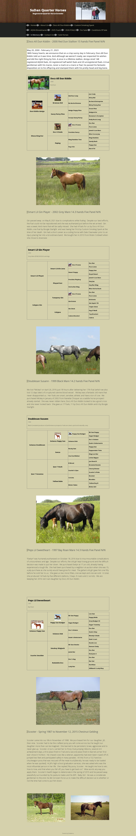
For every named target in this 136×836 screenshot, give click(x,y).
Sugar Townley (94, 625)
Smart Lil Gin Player (39, 249)
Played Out (57, 283)
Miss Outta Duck (95, 289)
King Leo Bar (93, 454)
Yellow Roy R (93, 483)
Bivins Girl (92, 487)
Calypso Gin (37, 305)
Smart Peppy (73, 272)
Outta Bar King (73, 287)
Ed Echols (92, 299)
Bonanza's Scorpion (96, 116)
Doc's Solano (93, 439)
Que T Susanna (37, 474)
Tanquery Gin (57, 298)
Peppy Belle (93, 617)
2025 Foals (56, 30)
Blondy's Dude (94, 636)
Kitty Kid (92, 98)
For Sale (83, 30)
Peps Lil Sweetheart (39, 600)
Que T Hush (57, 467)
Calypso (58, 312)
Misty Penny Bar (95, 105)
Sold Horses (63, 35)
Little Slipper (94, 458)
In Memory (35, 35)
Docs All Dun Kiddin (61, 25)
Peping (57, 143)
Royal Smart (93, 274)
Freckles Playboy (74, 279)
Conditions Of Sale (99, 30)
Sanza (57, 452)
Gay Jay (91, 281)
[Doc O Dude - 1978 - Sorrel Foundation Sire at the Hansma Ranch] (58, 127)
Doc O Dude (57, 132)
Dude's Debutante (96, 443)
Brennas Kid (58, 103)
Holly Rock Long (95, 119)
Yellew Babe (58, 481)
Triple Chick (93, 307)
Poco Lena (93, 127)
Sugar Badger (94, 436)
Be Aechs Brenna (74, 103)
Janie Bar (71, 652)
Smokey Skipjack (58, 648)
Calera (91, 318)
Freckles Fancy (73, 132)
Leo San (92, 614)
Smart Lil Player (37, 276)
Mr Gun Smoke (73, 645)
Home (33, 25)
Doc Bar (92, 123)
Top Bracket (93, 314)
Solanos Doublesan (37, 445)
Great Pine (93, 109)
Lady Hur (71, 666)
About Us (44, 25)
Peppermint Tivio (95, 450)
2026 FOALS (70, 30)
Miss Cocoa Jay (94, 134)
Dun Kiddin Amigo (37, 111)
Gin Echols (72, 301)
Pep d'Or (71, 147)
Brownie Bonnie (95, 465)
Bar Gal (91, 661)
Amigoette (93, 112)
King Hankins (94, 138)
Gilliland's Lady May (96, 668)
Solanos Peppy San (57, 441)
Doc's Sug (72, 659)
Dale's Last (93, 639)
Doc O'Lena (76, 125)
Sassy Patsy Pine (58, 114)
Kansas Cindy (94, 646)
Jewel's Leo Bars (95, 130)
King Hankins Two (75, 139)
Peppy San (93, 145)
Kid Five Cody (73, 96)
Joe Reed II (93, 461)
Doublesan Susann (38, 418)
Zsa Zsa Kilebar (74, 456)
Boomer (92, 476)
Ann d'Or (92, 148)
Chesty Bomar (94, 469)
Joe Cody (92, 94)
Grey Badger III (94, 621)
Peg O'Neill (93, 310)
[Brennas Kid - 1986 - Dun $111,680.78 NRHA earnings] (58, 97)
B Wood (71, 463)
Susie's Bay (93, 632)
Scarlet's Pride (94, 472)
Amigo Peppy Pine (74, 110)
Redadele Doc (57, 663)
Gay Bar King (93, 285)
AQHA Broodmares (39, 30)
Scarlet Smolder (37, 655)
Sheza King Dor (37, 136)
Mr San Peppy (94, 432)
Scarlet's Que (73, 470)
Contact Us (49, 35)
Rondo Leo (93, 643)
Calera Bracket (74, 316)
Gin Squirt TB (93, 303)
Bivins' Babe (72, 485)
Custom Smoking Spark (84, 25)
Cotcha (71, 478)
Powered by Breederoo (68, 833)
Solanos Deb (73, 441)
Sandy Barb (93, 141)
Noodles (92, 479)
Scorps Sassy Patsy (75, 118)
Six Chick (71, 309)
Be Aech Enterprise (96, 101)
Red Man (92, 665)
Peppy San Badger (79, 434)
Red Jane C (93, 654)
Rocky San (72, 449)
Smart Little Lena (57, 269)
